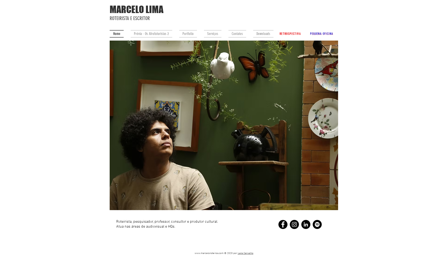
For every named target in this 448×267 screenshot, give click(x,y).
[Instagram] (294, 224)
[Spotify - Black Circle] (317, 224)
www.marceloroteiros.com (209, 253)
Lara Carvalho (245, 253)
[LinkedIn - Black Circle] (305, 224)
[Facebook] (282, 224)
